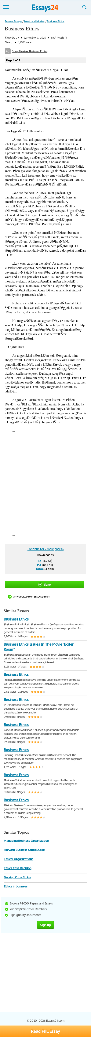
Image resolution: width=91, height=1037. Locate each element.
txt (40, 560)
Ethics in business (16, 886)
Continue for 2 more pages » (46, 549)
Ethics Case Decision (17, 868)
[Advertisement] (45, 482)
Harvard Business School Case (24, 850)
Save (47, 584)
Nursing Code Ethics (17, 877)
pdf (39, 564)
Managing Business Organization (26, 841)
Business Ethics (16, 619)
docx (39, 568)
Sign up (45, 925)
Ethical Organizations (18, 859)
